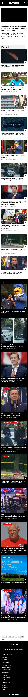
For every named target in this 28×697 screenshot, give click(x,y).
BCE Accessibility (6, 657)
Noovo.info (4, 685)
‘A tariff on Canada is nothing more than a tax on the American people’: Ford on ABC (13, 549)
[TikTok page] (14, 644)
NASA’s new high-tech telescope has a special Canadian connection (12, 65)
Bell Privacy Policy (6, 665)
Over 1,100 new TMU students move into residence (13, 156)
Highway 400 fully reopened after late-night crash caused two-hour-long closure (13, 515)
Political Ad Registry (6, 669)
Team (3, 638)
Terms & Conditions (6, 667)
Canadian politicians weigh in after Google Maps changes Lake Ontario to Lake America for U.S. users (13, 202)
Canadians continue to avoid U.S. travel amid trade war (12, 111)
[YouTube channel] (17, 644)
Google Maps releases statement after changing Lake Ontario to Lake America (12, 133)
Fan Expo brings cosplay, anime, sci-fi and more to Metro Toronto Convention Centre (13, 616)
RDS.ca (3, 689)
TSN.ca (3, 679)
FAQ (16, 636)
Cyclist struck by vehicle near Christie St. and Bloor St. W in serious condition (13, 250)
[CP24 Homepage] (14, 3)
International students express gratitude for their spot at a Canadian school (13, 88)
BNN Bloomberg (6, 677)
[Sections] (2, 2)
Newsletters (11, 636)
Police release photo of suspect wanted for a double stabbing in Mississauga (14, 448)
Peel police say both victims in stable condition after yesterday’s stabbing (12, 179)
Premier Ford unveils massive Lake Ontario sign (13, 583)
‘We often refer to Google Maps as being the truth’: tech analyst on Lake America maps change (13, 226)
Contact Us (21, 636)
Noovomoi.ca (5, 687)
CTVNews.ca (5, 675)
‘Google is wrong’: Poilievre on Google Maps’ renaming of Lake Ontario (12, 272)
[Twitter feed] (11, 644)
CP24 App (4, 636)
